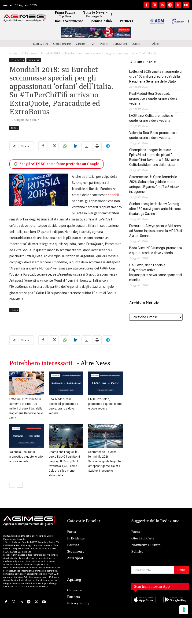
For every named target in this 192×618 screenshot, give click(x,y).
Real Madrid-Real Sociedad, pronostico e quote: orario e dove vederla (153, 98)
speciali (113, 195)
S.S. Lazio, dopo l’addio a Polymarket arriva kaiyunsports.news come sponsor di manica (155, 272)
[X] (178, 5)
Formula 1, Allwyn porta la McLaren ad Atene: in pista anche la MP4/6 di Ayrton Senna (155, 231)
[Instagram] (154, 5)
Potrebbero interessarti (40, 363)
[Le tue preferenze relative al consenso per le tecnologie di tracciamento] (183, 609)
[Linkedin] (162, 5)
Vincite (80, 44)
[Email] (86, 146)
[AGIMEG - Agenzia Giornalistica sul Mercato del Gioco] (24, 18)
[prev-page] (12, 485)
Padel (104, 44)
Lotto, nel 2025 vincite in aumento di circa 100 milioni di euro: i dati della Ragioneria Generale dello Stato (26, 409)
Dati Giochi (40, 44)
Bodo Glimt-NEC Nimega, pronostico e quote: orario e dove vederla (155, 250)
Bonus (14, 127)
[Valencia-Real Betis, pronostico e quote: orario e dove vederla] (26, 436)
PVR (92, 44)
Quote (136, 44)
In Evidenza (29, 53)
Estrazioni (120, 44)
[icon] (144, 604)
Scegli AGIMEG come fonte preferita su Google (59, 164)
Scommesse (34, 60)
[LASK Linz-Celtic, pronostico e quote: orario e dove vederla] (105, 383)
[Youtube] (186, 5)
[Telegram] (170, 5)
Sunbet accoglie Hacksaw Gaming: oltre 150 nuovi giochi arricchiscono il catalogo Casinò (155, 209)
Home (13, 53)
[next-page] (20, 485)
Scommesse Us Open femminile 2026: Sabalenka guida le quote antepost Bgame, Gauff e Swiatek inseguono (104, 461)
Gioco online (62, 44)
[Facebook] (146, 5)
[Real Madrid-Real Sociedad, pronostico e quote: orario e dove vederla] (66, 383)
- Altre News (93, 363)
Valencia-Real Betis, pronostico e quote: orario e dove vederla (26, 456)
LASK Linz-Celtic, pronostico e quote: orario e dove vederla (105, 404)
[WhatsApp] (64, 146)
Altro (155, 44)
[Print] (97, 146)
